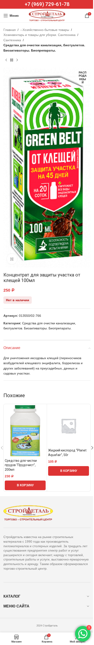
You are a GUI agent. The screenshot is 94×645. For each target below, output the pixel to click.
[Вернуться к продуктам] (11, 60)
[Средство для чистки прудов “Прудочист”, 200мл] (25, 430)
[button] (25, 485)
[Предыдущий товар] (6, 60)
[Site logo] (47, 15)
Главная (9, 30)
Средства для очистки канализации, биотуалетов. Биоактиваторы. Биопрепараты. (44, 47)
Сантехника (12, 40)
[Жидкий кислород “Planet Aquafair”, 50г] (68, 425)
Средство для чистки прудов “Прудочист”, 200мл (21, 465)
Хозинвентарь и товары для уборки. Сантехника (39, 35)
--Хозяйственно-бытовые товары (44, 30)
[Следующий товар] (17, 60)
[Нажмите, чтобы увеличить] (12, 259)
